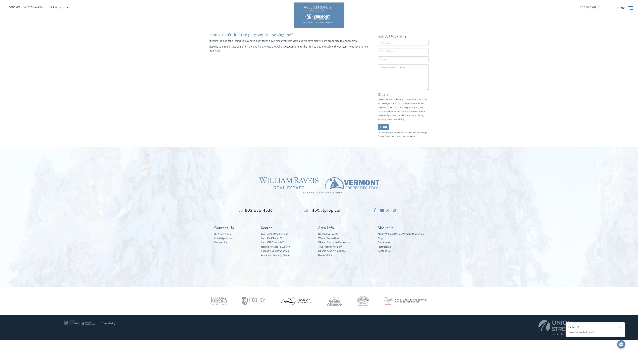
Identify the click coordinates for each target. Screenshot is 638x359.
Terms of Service (402, 135)
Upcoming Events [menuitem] (328, 234)
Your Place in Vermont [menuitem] (330, 246)
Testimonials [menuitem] (384, 246)
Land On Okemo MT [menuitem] (272, 238)
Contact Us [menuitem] (383, 250)
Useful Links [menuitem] (325, 255)
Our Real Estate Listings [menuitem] (274, 234)
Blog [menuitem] (380, 238)
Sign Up (595, 7)
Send (383, 127)
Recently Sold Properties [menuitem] (275, 250)
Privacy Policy (398, 119)
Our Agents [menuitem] (383, 242)
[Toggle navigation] (630, 7)
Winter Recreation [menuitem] (328, 238)
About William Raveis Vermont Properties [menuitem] (400, 234)
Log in (584, 7)
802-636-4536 (35, 7)
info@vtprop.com (60, 7)
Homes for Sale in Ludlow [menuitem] (275, 246)
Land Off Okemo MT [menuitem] (272, 242)
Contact (14, 7)
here (260, 46)
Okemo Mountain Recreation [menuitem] (334, 242)
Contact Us (220, 242)
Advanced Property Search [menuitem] (276, 255)
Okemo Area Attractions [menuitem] (332, 250)
